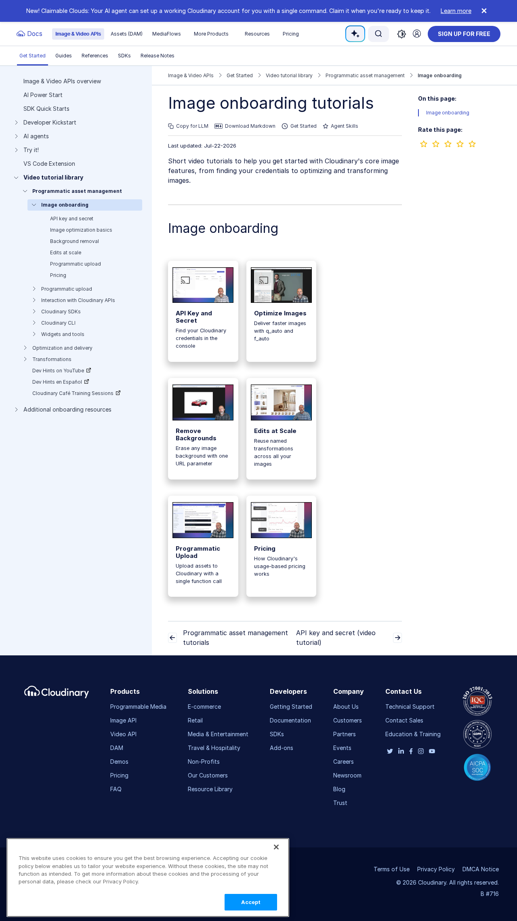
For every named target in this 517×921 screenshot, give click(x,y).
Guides (63, 56)
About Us (346, 706)
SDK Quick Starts (46, 109)
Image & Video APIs (78, 33)
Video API (123, 734)
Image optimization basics (81, 230)
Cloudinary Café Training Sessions (72, 393)
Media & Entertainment (218, 734)
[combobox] (378, 33)
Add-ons (281, 747)
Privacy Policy (436, 869)
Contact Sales (404, 720)
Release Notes (157, 56)
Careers (343, 761)
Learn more (456, 10)
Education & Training (413, 734)
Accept (251, 902)
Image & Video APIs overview (62, 81)
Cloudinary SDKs (61, 311)
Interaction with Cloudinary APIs (78, 300)
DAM (116, 747)
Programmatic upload (75, 264)
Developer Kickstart (49, 122)
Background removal (74, 241)
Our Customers (208, 775)
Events (342, 747)
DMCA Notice (480, 869)
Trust (340, 802)
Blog (339, 789)
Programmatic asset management (77, 191)
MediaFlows (166, 33)
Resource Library (210, 789)
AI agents (36, 136)
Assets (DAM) (127, 33)
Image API (123, 720)
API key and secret (71, 218)
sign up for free (464, 33)
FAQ (116, 789)
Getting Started (291, 706)
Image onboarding (64, 205)
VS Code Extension (49, 164)
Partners (344, 734)
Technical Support (410, 706)
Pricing (291, 33)
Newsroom (347, 775)
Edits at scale (65, 252)
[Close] (276, 847)
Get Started (32, 56)
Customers (347, 720)
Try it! (31, 150)
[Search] (378, 33)
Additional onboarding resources (67, 409)
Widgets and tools (62, 334)
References (95, 56)
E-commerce (204, 706)
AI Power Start (43, 95)
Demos (119, 761)
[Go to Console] (416, 33)
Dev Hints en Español (57, 382)
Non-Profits (204, 761)
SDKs (124, 56)
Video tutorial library (53, 177)
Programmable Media (138, 706)
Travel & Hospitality (214, 747)
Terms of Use (392, 869)
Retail (195, 720)
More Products (211, 33)
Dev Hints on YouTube (58, 371)
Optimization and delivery (62, 348)
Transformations (51, 359)
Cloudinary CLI (58, 323)
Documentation (290, 720)
